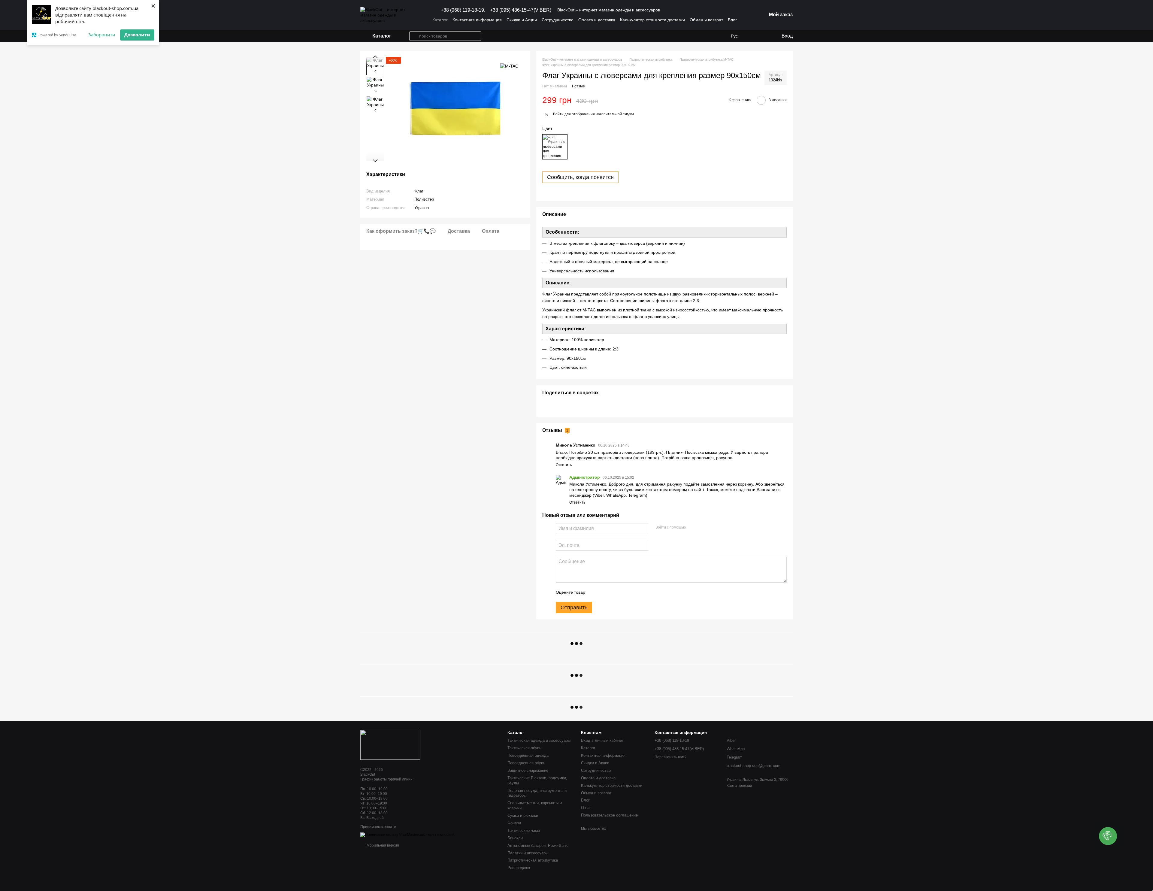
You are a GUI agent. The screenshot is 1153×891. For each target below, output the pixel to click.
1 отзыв (578, 86)
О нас (586, 807)
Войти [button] (558, 114)
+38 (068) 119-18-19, (463, 10)
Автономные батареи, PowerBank (537, 845)
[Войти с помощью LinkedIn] (711, 527)
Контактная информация (477, 19)
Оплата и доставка (596, 19)
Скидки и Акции (522, 19)
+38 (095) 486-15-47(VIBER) (520, 10)
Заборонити (101, 35)
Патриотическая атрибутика (532, 860)
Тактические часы (523, 830)
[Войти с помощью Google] (702, 527)
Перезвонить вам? (670, 757)
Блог (732, 19)
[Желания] (752, 36)
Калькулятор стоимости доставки (652, 19)
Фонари (514, 823)
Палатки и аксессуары (527, 853)
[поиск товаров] (414, 36)
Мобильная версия (382, 845)
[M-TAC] (509, 66)
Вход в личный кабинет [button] (602, 740)
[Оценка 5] (633, 592)
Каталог (440, 19)
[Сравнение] (764, 36)
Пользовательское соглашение (609, 815)
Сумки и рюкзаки (522, 815)
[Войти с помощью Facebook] (692, 527)
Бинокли (515, 838)
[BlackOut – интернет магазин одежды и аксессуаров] (390, 744)
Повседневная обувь (526, 763)
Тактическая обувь (524, 748)
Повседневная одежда (528, 755)
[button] (1108, 836)
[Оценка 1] (595, 592)
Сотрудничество (557, 19)
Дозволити (137, 35)
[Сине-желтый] (554, 146)
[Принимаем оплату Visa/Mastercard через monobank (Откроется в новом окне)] (407, 834)
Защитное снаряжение (527, 770)
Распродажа (518, 867)
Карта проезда (739, 785)
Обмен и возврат (706, 19)
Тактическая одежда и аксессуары (538, 740)
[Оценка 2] (605, 592)
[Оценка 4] (624, 592)
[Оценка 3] (614, 592)
